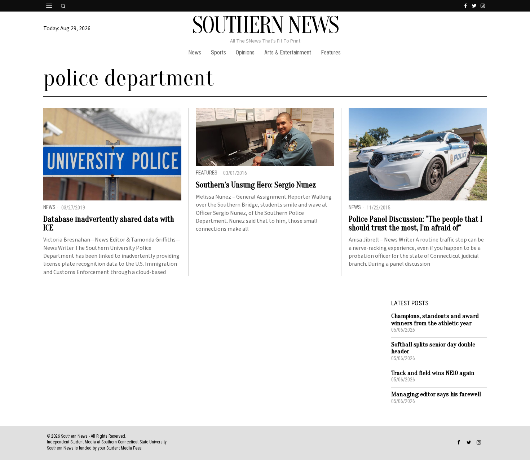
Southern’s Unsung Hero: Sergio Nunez (256, 185)
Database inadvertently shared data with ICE (108, 223)
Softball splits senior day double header (433, 348)
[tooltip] (465, 6)
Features (206, 173)
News (49, 207)
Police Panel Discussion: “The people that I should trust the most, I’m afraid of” (415, 223)
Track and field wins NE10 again (432, 373)
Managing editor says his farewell (436, 394)
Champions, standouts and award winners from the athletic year (435, 320)
